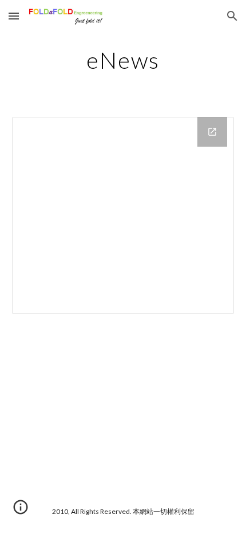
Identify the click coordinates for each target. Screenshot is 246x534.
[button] (13, 16)
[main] (123, 60)
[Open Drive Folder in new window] (212, 132)
